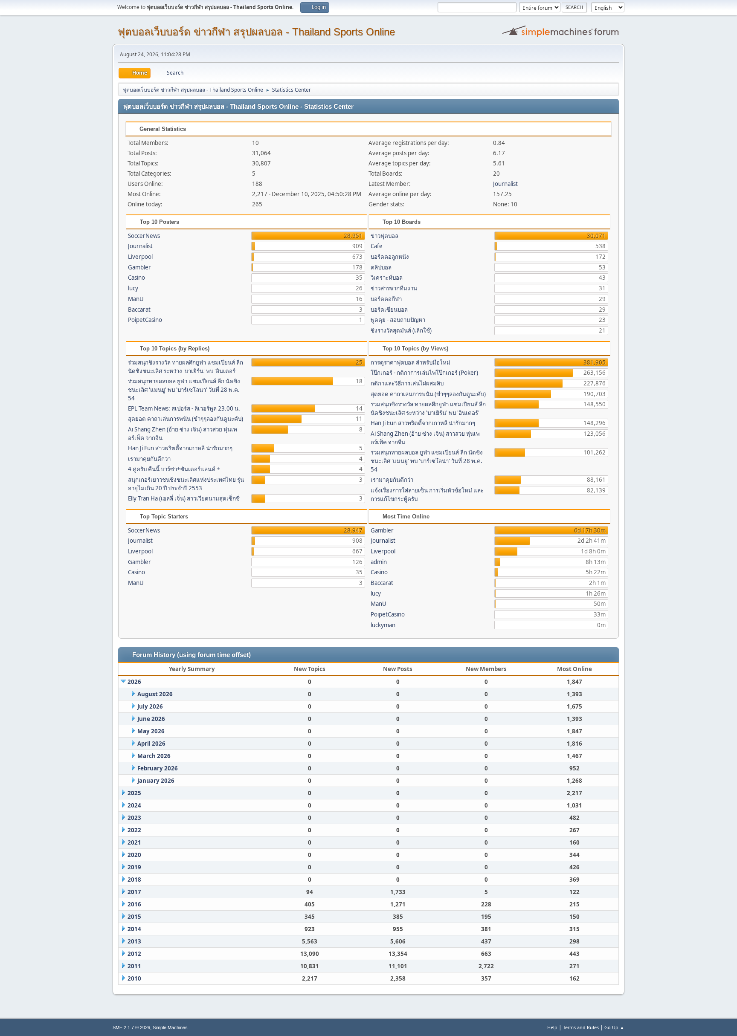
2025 (134, 793)
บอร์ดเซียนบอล (389, 309)
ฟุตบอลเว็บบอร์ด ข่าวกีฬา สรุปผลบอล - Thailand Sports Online (256, 32)
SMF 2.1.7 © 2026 (131, 1027)
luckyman (383, 625)
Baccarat (139, 309)
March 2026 (154, 756)
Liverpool (140, 256)
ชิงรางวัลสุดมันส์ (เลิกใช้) (401, 330)
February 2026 (157, 768)
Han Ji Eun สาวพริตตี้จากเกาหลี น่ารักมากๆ (180, 448)
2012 (134, 954)
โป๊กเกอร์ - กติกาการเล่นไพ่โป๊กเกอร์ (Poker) (424, 372)
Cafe (377, 246)
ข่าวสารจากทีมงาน (394, 288)
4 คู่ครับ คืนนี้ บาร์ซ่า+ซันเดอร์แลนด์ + (174, 469)
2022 (134, 830)
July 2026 (150, 706)
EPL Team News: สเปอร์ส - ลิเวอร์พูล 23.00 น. (184, 408)
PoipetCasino (145, 320)
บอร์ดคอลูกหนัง (390, 256)
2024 (134, 805)
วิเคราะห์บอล (387, 277)
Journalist (505, 184)
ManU (136, 299)
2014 (134, 929)
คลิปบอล (381, 267)
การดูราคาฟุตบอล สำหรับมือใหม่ (410, 362)
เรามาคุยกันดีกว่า (149, 459)
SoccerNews (144, 236)
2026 (134, 682)
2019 (134, 867)
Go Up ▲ (614, 1027)
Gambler (139, 267)
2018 (134, 879)
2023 (134, 818)
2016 (134, 904)
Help (552, 1027)
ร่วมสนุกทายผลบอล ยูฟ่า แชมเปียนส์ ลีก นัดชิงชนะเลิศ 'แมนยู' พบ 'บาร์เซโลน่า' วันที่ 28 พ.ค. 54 (184, 389)
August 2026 (155, 694)
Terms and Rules (581, 1027)
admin (379, 562)
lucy (133, 288)
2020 (134, 855)
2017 (134, 892)
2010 (134, 978)
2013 (134, 941)
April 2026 (151, 743)
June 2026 (151, 719)
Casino (136, 277)
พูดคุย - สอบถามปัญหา (398, 320)
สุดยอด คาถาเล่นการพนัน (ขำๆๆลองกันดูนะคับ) (185, 419)
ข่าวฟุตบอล (384, 236)
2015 (134, 916)
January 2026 (155, 780)
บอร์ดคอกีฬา (386, 299)
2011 (134, 966)
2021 (134, 842)
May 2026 (151, 731)
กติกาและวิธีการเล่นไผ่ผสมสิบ (407, 383)
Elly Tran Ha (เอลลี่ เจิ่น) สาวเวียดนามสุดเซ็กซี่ (184, 498)
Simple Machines (170, 1027)
